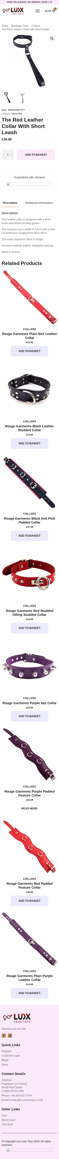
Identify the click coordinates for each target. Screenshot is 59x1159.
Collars (35, 25)
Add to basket (36, 154)
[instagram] (10, 1035)
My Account (8, 1120)
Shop (5, 25)
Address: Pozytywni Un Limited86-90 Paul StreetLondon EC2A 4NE (14, 1085)
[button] (52, 38)
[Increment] (11, 155)
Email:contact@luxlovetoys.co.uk (22, 1100)
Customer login (11, 1055)
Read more (29, 808)
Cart (4, 1115)
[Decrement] (4, 155)
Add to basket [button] (29, 351)
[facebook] (4, 1035)
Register (6, 1051)
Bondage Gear (19, 25)
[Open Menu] (38, 11)
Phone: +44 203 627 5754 (17, 1095)
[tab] (10, 203)
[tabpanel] (29, 232)
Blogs (5, 1060)
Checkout (7, 1124)
